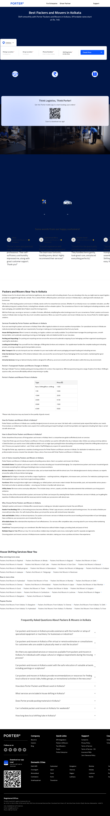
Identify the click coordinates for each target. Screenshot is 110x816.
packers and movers (58, 298)
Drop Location (27, 52)
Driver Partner (65, 3)
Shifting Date (67, 52)
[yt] (24, 749)
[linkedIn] (19, 749)
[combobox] (9, 54)
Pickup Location (8, 52)
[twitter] (10, 749)
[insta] (15, 749)
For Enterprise (51, 3)
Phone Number (48, 52)
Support (96, 3)
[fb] (5, 749)
